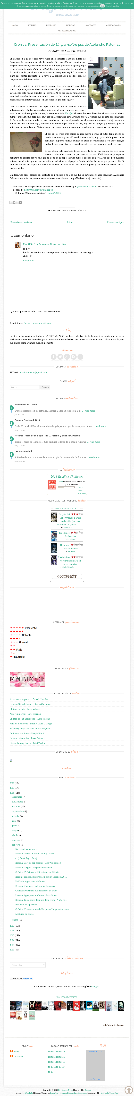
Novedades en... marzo (26, 848)
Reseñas (32, 25)
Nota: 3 (52, 1061)
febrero (16, 844)
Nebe (61, 51)
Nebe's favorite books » (113, 1025)
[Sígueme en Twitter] (60, 357)
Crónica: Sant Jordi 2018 (27, 420)
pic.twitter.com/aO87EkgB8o (38, 189)
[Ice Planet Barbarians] (54, 539)
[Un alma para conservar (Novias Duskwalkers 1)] (54, 552)
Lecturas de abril (23, 451)
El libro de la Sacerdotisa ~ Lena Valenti (30, 718)
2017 (12, 787)
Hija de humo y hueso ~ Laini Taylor (27, 743)
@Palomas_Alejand (87, 186)
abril (14, 835)
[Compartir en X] (17, 202)
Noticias (70, 25)
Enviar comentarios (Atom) (37, 323)
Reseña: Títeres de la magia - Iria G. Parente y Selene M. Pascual (47, 435)
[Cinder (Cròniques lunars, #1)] (83, 1009)
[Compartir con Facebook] (20, 202)
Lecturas (51, 25)
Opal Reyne (71, 551)
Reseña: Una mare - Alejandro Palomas (35, 886)
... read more (88, 410)
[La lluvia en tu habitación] (108, 1010)
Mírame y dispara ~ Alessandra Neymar (30, 728)
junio (14, 825)
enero (15, 919)
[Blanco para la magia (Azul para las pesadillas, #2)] (45, 1009)
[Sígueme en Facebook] (54, 357)
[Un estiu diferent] (64, 1008)
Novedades (90, 25)
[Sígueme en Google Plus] (67, 357)
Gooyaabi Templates (109, 1093)
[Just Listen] (19, 1019)
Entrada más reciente (21, 222)
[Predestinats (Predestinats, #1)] (19, 1009)
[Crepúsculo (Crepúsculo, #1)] (32, 1009)
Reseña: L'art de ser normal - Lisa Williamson (38, 862)
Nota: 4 (52, 1067)
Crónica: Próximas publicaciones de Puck (36, 890)
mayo (15, 830)
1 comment (80, 51)
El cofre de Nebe (65, 1090)
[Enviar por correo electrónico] (11, 202)
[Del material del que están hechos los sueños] (76, 1009)
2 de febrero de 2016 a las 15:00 (50, 244)
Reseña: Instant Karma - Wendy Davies (34, 853)
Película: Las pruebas (26, 904)
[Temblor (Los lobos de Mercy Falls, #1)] (51, 1009)
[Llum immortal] (102, 1008)
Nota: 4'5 (60, 1067)
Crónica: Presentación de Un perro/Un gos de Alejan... (42, 909)
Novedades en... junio (26, 404)
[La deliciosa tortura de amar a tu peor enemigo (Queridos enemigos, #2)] (54, 564)
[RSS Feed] (74, 357)
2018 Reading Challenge (67, 476)
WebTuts (29, 1093)
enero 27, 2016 (54, 192)
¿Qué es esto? (95, 1079)
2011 (12, 944)
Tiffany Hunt (68, 527)
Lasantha (54, 1093)
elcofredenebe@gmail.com (33, 372)
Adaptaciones (113, 25)
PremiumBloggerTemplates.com (73, 1093)
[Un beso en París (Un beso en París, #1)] (95, 1009)
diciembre (17, 796)
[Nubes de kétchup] (13, 1019)
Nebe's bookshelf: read (66, 509)
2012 (12, 940)
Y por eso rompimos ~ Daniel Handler (29, 699)
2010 (12, 949)
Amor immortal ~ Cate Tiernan (25, 713)
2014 (12, 930)
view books (82, 493)
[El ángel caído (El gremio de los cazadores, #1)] (57, 1009)
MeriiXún (28, 244)
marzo (15, 840)
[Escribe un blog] (14, 202)
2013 (12, 935)
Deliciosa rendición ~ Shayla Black (27, 733)
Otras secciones (66, 31)
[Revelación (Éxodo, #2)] (70, 1009)
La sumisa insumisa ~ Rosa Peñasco (27, 738)
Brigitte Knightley (68, 567)
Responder (28, 260)
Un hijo (68, 113)
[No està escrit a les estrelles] (89, 1008)
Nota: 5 (52, 1072)
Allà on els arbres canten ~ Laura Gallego (31, 723)
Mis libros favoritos (66, 997)
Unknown (18, 1056)
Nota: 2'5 (60, 1056)
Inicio (15, 25)
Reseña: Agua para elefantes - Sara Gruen (36, 895)
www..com (95, 1051)
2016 (12, 792)
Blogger (95, 986)
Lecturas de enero (24, 913)
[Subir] (129, 1090)
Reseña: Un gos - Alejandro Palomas (33, 867)
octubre (16, 806)
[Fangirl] (32, 1019)
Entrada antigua (115, 222)
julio (14, 820)
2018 (12, 783)
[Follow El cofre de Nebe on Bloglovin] (21, 979)
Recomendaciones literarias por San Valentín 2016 (41, 876)
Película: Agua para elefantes (30, 881)
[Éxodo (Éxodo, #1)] (13, 1009)
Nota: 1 (52, 1051)
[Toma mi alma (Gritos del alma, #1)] (38, 1009)
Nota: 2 (52, 1056)
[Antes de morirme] (25, 1019)
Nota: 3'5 (60, 1061)
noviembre (17, 801)
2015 (12, 925)
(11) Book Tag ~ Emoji (26, 858)
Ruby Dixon (71, 539)
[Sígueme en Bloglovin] (80, 357)
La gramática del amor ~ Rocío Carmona (30, 704)
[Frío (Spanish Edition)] (115, 1009)
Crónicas (81, 210)
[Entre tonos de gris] (25, 1009)
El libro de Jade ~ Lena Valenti (25, 708)
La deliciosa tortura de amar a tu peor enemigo (69, 561)
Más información (112, 6)
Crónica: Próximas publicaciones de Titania (37, 872)
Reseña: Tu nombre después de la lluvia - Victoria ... (41, 899)
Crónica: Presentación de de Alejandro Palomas (67, 44)
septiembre (18, 811)
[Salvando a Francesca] (121, 1009)
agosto (15, 815)
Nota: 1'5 (60, 1051)
